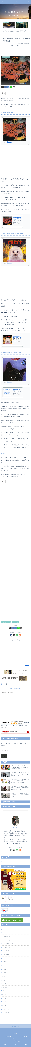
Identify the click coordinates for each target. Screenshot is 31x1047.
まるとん (15, 827)
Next (30, 27)
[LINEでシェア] (11, 87)
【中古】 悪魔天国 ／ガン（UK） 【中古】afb (17, 218)
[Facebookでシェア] (5, 87)
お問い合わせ (8, 1036)
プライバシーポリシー (23, 1036)
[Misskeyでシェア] (25, 639)
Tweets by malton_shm (6, 861)
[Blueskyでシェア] (18, 639)
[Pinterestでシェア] (11, 647)
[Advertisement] (15, 50)
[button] (14, 87)
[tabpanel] (9, 27)
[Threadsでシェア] (11, 643)
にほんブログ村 (4, 911)
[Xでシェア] (2, 87)
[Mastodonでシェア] (11, 639)
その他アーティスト (7, 622)
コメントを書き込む (15, 688)
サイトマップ (15, 1038)
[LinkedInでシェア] (18, 647)
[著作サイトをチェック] (11, 635)
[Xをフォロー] (14, 635)
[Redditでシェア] (18, 643)
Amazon (27, 83)
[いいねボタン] (3, 93)
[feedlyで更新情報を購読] (17, 635)
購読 (4, 756)
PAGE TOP (16, 1026)
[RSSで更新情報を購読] (20, 635)
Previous (1, 27)
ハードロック (16, 622)
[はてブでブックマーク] (8, 87)
